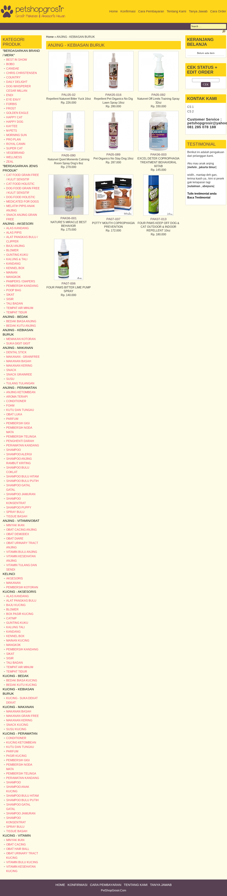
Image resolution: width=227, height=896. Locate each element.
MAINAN (11, 272)
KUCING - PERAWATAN (20, 733)
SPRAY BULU (15, 511)
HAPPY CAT (14, 117)
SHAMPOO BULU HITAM (22, 476)
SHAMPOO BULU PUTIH (22, 480)
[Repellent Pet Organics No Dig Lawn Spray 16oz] (113, 90)
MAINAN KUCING (17, 640)
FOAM (10, 405)
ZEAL (9, 161)
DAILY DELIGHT (16, 81)
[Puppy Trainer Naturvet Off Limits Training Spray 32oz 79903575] (158, 90)
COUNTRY (13, 77)
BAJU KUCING (16, 605)
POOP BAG (13, 290)
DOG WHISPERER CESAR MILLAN (18, 88)
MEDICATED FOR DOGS (22, 201)
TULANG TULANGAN (20, 383)
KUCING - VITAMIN (17, 835)
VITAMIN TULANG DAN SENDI (21, 567)
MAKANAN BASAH (18, 361)
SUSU (10, 378)
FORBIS (11, 104)
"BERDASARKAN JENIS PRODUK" (20, 168)
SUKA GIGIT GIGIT (18, 343)
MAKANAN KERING (19, 365)
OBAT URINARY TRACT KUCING (22, 855)
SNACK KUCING (17, 724)
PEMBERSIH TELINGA (21, 436)
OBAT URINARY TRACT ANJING (22, 545)
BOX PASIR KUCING (19, 613)
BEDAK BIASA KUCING (21, 680)
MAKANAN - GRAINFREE (23, 356)
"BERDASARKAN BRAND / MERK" (21, 53)
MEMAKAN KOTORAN (21, 339)
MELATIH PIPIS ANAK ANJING (20, 208)
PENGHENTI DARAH (20, 441)
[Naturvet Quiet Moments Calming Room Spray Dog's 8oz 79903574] (68, 151)
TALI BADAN (14, 303)
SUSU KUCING (16, 729)
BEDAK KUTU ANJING (21, 325)
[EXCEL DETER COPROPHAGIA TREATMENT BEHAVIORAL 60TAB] (158, 150)
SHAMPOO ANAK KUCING (17, 789)
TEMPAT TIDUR (16, 312)
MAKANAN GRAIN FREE (22, 715)
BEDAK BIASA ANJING (21, 321)
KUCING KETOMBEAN (21, 742)
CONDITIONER (16, 401)
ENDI (9, 95)
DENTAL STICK (16, 352)
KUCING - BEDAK (16, 676)
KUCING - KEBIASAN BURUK (18, 691)
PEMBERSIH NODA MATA (19, 430)
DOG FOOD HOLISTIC (20, 197)
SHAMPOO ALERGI (19, 454)
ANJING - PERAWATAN (20, 387)
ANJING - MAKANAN (18, 348)
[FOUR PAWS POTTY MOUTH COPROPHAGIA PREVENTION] (113, 214)
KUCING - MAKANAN (18, 707)
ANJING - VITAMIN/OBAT (21, 520)
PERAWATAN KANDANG (22, 445)
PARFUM (12, 418)
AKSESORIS (14, 578)
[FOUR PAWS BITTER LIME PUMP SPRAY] (68, 279)
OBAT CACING (16, 844)
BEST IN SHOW (16, 59)
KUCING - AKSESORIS (19, 591)
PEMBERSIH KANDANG (22, 285)
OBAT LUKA (14, 414)
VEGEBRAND (15, 152)
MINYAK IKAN (15, 525)
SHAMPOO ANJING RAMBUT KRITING (19, 461)
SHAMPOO (13, 449)
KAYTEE (12, 126)
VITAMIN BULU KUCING (22, 862)
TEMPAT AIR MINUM (19, 307)
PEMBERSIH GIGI (18, 423)
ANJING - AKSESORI (18, 223)
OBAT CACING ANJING (21, 529)
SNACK (11, 370)
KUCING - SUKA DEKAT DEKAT (22, 700)
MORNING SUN (16, 135)
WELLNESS (14, 157)
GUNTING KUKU (17, 254)
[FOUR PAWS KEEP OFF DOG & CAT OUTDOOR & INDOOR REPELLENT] (158, 214)
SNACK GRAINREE (19, 374)
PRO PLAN (13, 139)
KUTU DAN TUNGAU (20, 409)
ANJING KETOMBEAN (20, 392)
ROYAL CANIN (15, 143)
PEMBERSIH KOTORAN (22, 587)
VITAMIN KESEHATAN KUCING (21, 869)
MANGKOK (13, 276)
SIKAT (10, 294)
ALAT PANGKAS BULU (21, 600)
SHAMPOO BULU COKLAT (17, 470)
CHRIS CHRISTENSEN (21, 72)
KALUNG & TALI (16, 259)
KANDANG (13, 263)
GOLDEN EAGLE (17, 112)
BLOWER (12, 250)
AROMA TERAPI (17, 396)
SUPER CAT (14, 148)
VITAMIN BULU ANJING (21, 551)
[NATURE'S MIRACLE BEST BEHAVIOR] (68, 213)
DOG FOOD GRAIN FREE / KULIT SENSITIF (23, 190)
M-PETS (11, 130)
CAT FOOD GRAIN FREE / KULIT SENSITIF (22, 177)
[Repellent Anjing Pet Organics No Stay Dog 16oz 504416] (113, 150)
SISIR (10, 299)
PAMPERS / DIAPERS (20, 281)
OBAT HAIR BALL (17, 848)
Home (50, 36)
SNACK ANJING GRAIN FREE (21, 217)
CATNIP (11, 618)
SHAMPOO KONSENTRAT (16, 501)
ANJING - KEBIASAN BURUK (18, 332)
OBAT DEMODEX (17, 534)
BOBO (10, 64)
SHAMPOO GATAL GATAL (18, 487)
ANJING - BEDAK (15, 317)
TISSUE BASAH (16, 516)
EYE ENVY (13, 99)
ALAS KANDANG (17, 228)
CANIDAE (12, 68)
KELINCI (9, 574)
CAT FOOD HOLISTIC (20, 183)
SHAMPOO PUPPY (18, 507)
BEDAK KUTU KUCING (21, 684)
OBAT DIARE (14, 538)
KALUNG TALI (15, 627)
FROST (11, 108)
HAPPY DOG (14, 121)
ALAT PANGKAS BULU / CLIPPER (22, 239)
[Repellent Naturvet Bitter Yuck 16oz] (68, 90)
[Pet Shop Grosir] (33, 16)
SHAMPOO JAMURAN (20, 494)
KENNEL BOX (15, 268)
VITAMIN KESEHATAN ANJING (21, 558)
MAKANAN (13, 582)
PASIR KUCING (16, 755)
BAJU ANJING (15, 245)
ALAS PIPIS (14, 232)
